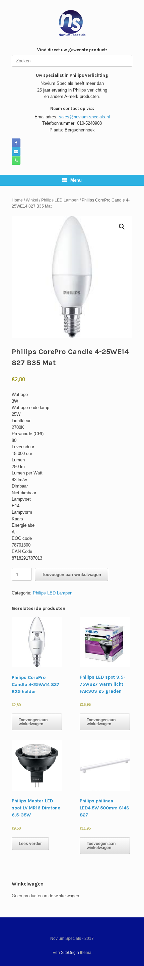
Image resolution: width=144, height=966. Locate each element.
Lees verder (30, 843)
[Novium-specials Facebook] (16, 142)
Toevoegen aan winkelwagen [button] (33, 722)
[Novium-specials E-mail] (16, 151)
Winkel (32, 200)
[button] (122, 227)
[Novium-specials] (72, 23)
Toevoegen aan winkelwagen (71, 574)
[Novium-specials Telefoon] (16, 160)
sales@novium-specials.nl (84, 116)
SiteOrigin (70, 953)
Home (17, 200)
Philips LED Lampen (60, 200)
